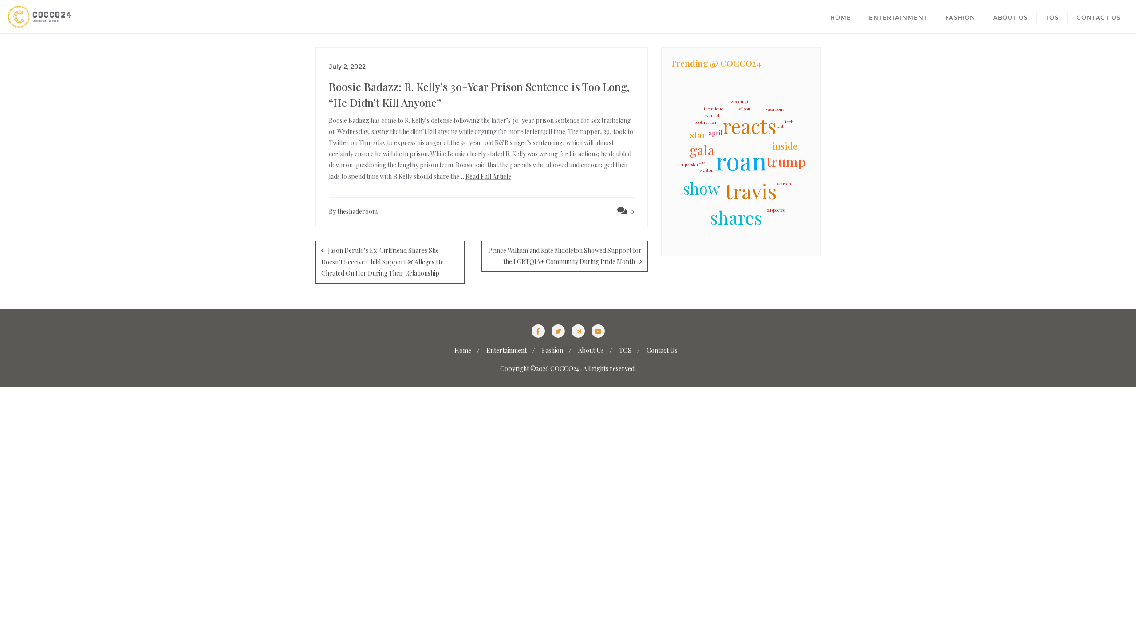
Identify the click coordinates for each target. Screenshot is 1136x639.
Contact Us (662, 350)
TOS (625, 350)
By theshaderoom (353, 211)
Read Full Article (488, 176)
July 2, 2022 (347, 67)
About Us (591, 350)
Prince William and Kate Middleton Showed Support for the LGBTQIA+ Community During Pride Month (565, 256)
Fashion (552, 350)
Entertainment (506, 350)
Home (462, 350)
